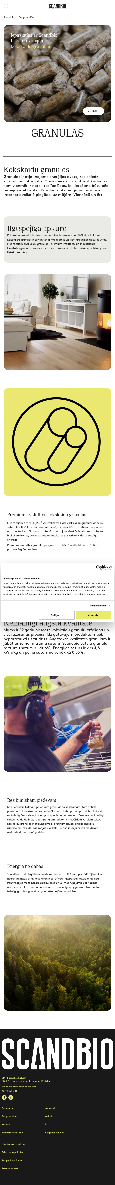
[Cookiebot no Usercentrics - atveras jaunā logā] (98, 567)
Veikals (93, 111)
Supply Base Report (13, 1161)
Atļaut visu (93, 615)
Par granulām (9, 1116)
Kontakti (50, 1108)
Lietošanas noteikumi (14, 1144)
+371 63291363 (9, 1091)
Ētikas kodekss (10, 1169)
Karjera (6, 1125)
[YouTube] (10, 1097)
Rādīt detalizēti (98, 605)
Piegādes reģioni (54, 1133)
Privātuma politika (12, 1152)
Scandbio (9, 17)
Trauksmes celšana (12, 1133)
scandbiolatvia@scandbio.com (19, 1087)
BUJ (47, 1125)
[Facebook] (4, 1097)
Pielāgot (55, 615)
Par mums (7, 1108)
